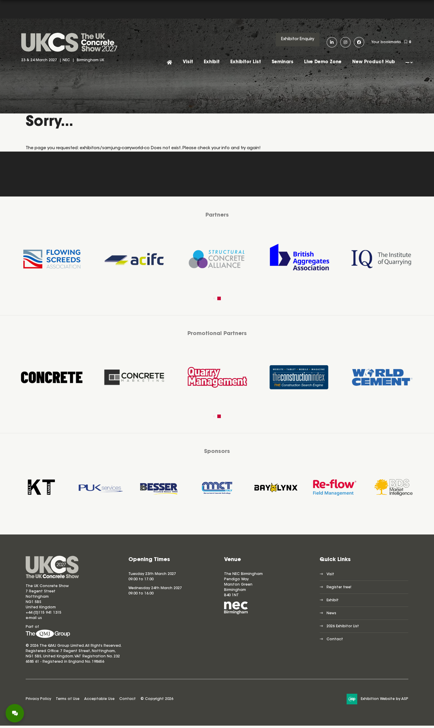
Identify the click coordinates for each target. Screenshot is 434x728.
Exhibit (212, 62)
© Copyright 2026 (157, 699)
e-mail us (34, 618)
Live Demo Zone (323, 62)
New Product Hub (373, 62)
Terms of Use (67, 699)
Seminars (282, 62)
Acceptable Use (99, 699)
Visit (188, 62)
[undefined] (48, 637)
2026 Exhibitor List (343, 626)
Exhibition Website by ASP (384, 699)
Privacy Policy (38, 699)
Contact (335, 639)
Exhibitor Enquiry (297, 39)
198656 (97, 662)
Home (169, 62)
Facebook (359, 42)
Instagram (345, 42)
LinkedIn (332, 42)
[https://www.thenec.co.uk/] (236, 613)
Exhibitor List (245, 62)
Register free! (339, 587)
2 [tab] (220, 298)
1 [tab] (215, 298)
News (331, 613)
